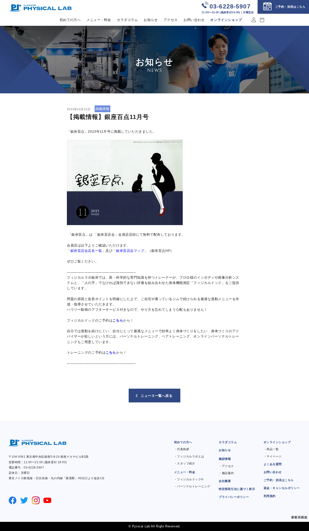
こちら (117, 320)
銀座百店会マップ (130, 251)
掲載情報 (102, 109)
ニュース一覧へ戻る (156, 396)
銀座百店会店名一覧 (86, 251)
